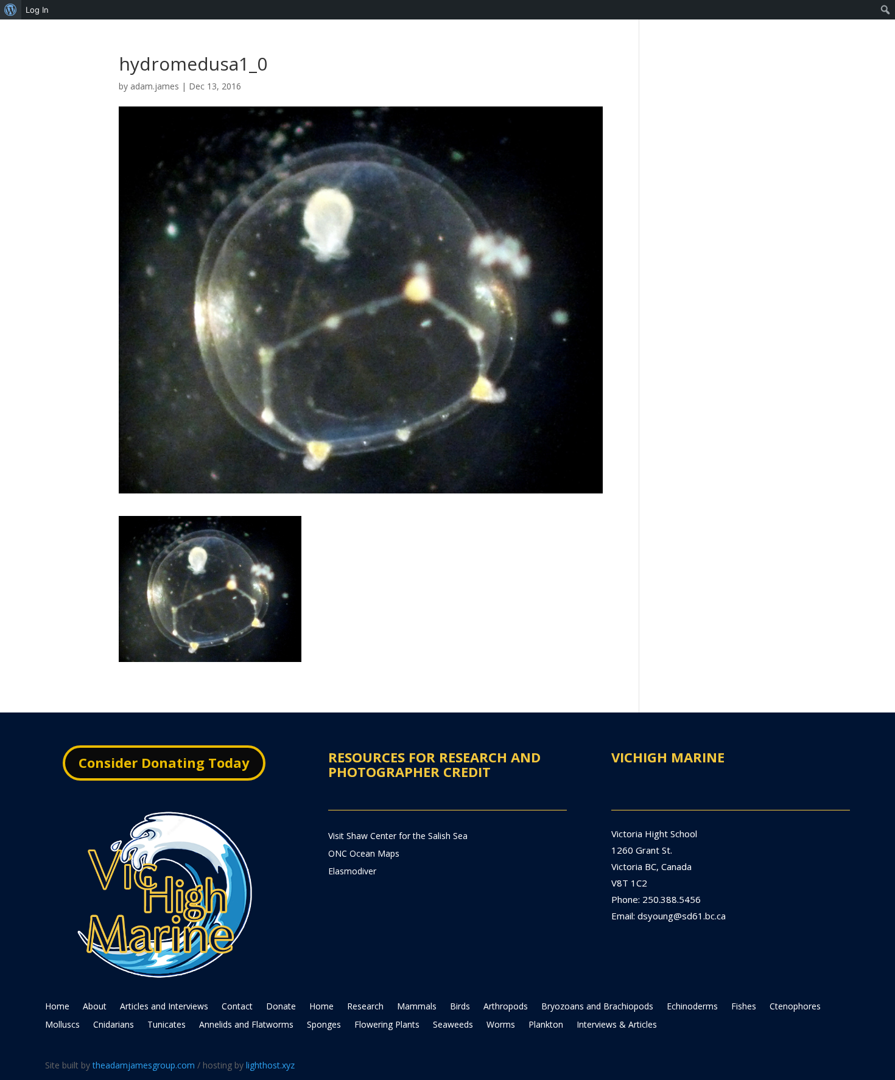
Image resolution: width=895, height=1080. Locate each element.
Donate (281, 1007)
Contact (237, 1007)
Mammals (417, 1007)
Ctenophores (795, 1007)
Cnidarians (113, 1025)
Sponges (324, 1025)
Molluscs (62, 1025)
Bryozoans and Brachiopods (597, 1007)
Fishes (743, 1007)
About (95, 1007)
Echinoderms (692, 1007)
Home (57, 1007)
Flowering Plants (386, 1025)
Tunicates (166, 1025)
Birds (460, 1007)
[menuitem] (10, 9)
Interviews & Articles (617, 1025)
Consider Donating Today (164, 762)
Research (365, 1007)
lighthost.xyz (270, 1065)
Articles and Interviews (164, 1007)
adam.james (154, 86)
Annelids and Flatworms (246, 1025)
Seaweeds (453, 1025)
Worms (500, 1025)
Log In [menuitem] (37, 10)
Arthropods (505, 1007)
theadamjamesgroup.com (144, 1065)
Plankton (545, 1025)
